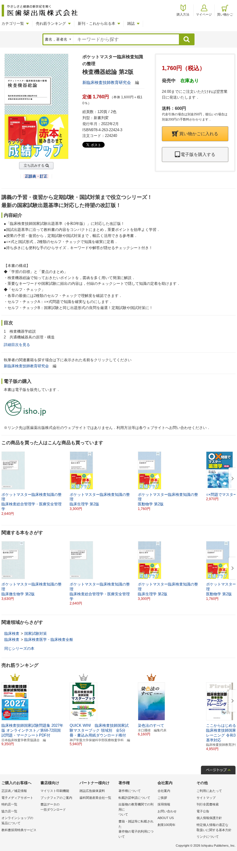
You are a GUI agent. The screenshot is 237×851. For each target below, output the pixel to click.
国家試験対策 (35, 633)
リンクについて (208, 836)
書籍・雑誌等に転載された (135, 829)
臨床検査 (11, 633)
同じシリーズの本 (19, 648)
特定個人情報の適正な (214, 827)
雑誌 (131, 23)
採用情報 (164, 804)
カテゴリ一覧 (12, 23)
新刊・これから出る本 (96, 23)
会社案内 (164, 790)
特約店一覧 (9, 804)
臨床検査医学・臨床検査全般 (48, 639)
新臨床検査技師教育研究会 (106, 82)
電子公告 (203, 811)
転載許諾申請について (134, 797)
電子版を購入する (198, 154)
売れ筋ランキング (51, 23)
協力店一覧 (9, 811)
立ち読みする (34, 165)
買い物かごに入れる (198, 133)
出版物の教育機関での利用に (135, 809)
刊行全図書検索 (208, 804)
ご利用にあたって (209, 790)
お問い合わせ (167, 811)
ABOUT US (166, 818)
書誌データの (53, 807)
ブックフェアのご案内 (56, 797)
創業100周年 (166, 824)
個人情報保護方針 (209, 818)
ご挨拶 (162, 797)
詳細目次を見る (17, 344)
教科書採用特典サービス (18, 830)
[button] (231, 479)
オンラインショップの (17, 820)
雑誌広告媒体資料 (92, 790)
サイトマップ (206, 797)
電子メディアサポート (17, 797)
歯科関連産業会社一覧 (95, 797)
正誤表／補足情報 (14, 790)
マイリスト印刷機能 (54, 790)
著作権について (129, 790)
